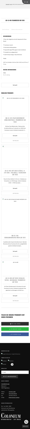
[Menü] (26, 2)
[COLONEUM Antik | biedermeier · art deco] (11, 416)
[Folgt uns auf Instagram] (10, 360)
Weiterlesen (16, 140)
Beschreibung (5, 29)
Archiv (11, 4)
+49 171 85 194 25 (13, 393)
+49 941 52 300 (12, 391)
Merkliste (25, 426)
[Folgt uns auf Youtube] (3, 364)
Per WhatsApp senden (15, 329)
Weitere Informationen (16, 29)
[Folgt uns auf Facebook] (4, 360)
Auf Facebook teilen (16, 334)
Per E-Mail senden (15, 323)
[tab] (5, 29)
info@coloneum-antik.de (14, 397)
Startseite (7, 4)
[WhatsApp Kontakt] (26, 422)
